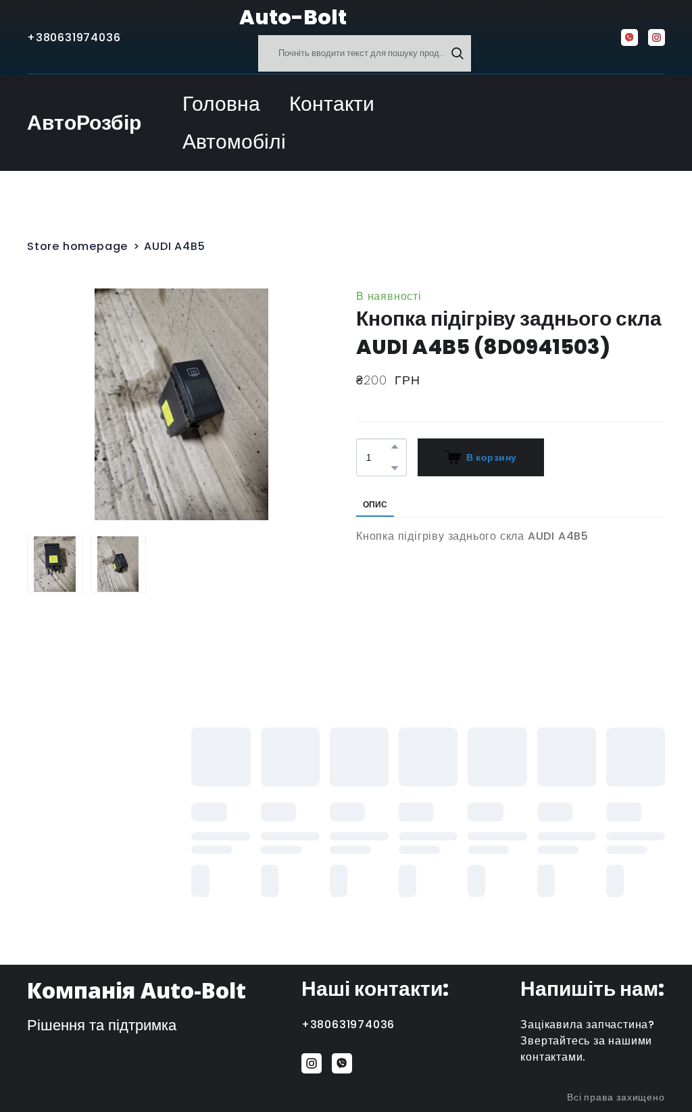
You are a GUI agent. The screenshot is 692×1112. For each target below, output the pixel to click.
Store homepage (77, 246)
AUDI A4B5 (174, 246)
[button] (457, 53)
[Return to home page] (206, 17)
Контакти (331, 103)
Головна (221, 103)
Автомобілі (234, 141)
